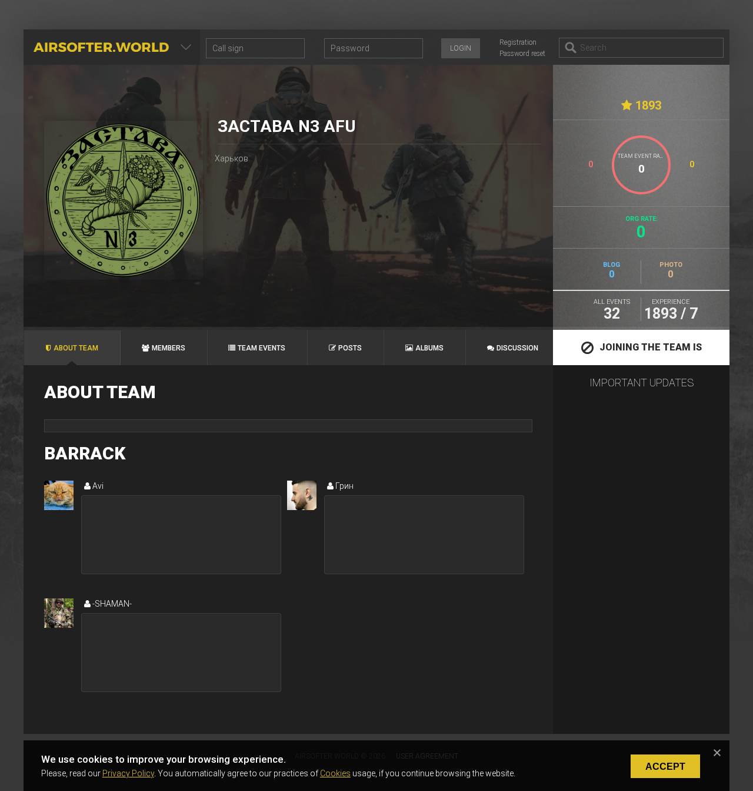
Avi (97, 486)
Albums (429, 348)
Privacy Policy (128, 773)
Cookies (335, 773)
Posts (350, 348)
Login (460, 48)
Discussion (517, 348)
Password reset (522, 53)
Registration (518, 42)
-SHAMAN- (111, 603)
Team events (261, 348)
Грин (344, 486)
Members (168, 348)
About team (76, 348)
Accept (665, 767)
